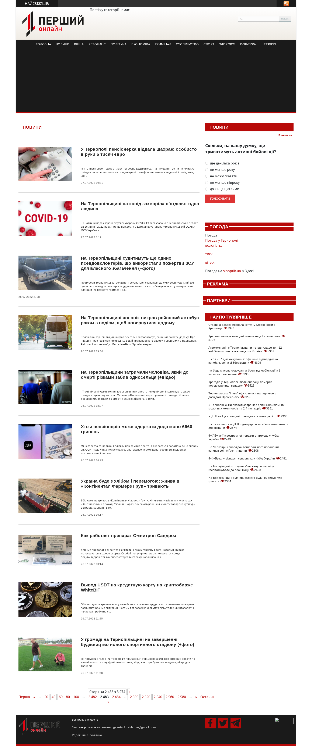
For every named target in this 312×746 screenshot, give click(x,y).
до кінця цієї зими (224, 189)
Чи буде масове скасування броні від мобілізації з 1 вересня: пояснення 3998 (244, 372)
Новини (63, 44)
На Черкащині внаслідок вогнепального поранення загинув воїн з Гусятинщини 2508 (244, 448)
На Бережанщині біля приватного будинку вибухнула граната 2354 (245, 479)
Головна (43, 44)
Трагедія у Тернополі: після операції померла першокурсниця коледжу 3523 (240, 383)
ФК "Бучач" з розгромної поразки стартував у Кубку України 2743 (243, 437)
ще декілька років (224, 163)
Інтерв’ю (268, 44)
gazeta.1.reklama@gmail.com (134, 727)
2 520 (146, 697)
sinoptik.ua (232, 271)
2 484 (116, 697)
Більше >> (285, 135)
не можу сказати (223, 176)
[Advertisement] (156, 80)
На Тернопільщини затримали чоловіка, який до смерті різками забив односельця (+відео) (134, 375)
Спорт (209, 44)
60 (61, 697)
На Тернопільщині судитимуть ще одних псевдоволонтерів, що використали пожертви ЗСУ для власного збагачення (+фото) (137, 263)
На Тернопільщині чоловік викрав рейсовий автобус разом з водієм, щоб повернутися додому (140, 320)
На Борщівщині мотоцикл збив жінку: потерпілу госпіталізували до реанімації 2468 (241, 468)
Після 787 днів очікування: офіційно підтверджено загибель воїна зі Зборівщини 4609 (243, 360)
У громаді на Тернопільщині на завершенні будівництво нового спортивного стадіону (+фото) (137, 642)
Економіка (140, 44)
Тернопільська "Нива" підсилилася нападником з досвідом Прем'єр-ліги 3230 (242, 395)
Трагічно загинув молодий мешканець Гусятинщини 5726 (244, 337)
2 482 (92, 697)
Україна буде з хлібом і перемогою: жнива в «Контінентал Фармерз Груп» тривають (130, 484)
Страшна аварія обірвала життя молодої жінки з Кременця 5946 (241, 326)
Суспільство (187, 44)
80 (68, 697)
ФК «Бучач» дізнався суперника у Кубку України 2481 (247, 458)
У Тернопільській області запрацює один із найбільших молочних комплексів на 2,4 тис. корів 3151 (246, 406)
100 (76, 697)
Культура (248, 44)
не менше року (222, 169)
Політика (119, 44)
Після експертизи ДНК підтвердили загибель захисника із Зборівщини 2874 (248, 425)
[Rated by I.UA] (284, 720)
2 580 (181, 697)
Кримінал (163, 44)
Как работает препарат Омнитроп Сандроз (128, 535)
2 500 (134, 697)
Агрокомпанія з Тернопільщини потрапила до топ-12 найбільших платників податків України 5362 (245, 349)
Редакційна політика (87, 735)
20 (46, 697)
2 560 (170, 697)
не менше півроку (225, 182)
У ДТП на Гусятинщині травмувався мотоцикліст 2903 (247, 416)
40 (53, 697)
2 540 (158, 697)
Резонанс (97, 44)
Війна (79, 44)
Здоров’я (227, 44)
